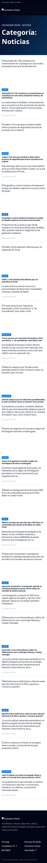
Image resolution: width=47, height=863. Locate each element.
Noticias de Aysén (32, 841)
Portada (5, 841)
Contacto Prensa (32, 846)
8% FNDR (6, 850)
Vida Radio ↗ (30, 850)
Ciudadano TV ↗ (9, 846)
